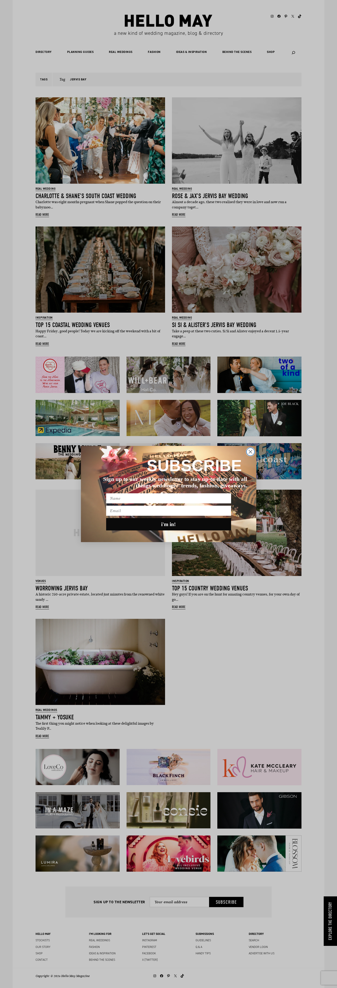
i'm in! (168, 524)
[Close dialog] (250, 452)
